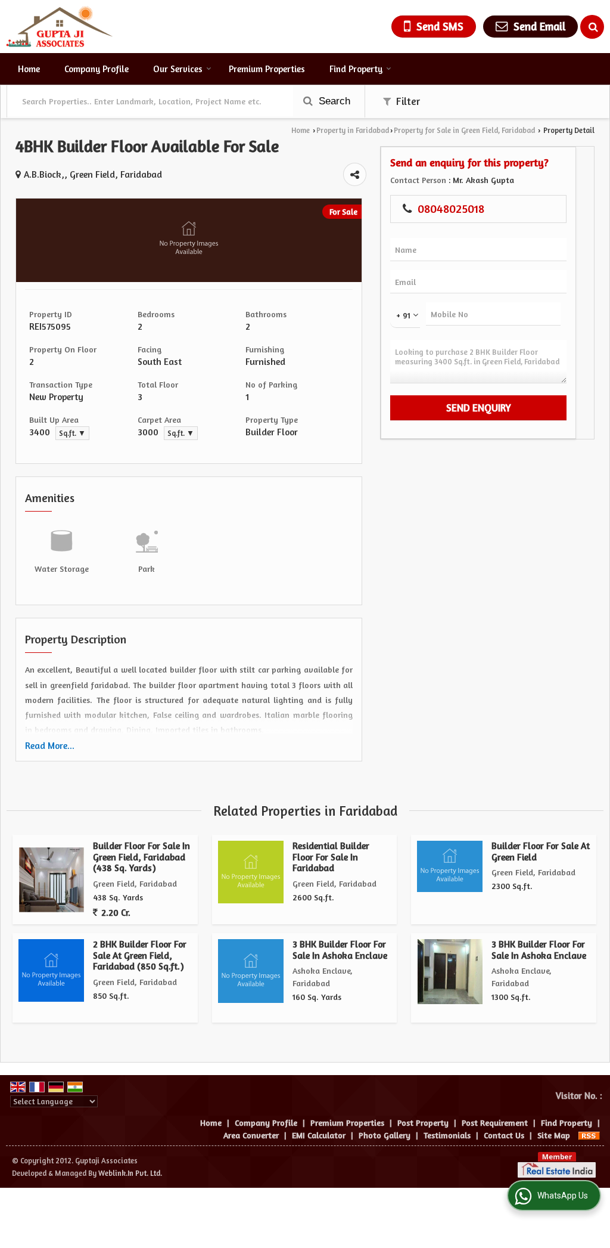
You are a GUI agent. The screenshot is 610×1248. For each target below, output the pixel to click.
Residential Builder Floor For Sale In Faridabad (330, 857)
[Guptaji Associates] (59, 26)
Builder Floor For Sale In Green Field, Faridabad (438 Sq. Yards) (141, 857)
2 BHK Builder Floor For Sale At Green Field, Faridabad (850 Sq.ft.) (139, 955)
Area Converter (251, 1135)
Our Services (178, 69)
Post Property (423, 1122)
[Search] (592, 27)
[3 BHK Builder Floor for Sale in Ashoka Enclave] (450, 971)
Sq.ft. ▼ (72, 433)
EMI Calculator (319, 1135)
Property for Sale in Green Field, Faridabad (464, 130)
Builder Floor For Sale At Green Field (540, 851)
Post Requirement (495, 1122)
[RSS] (589, 1135)
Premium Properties (267, 69)
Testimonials (447, 1135)
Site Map (553, 1135)
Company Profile (96, 69)
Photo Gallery (384, 1135)
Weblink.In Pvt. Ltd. (130, 1173)
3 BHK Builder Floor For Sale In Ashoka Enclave (339, 950)
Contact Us (504, 1135)
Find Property (355, 69)
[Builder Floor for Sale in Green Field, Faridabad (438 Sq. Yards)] (51, 879)
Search (333, 101)
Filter (407, 101)
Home (29, 69)
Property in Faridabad (352, 130)
